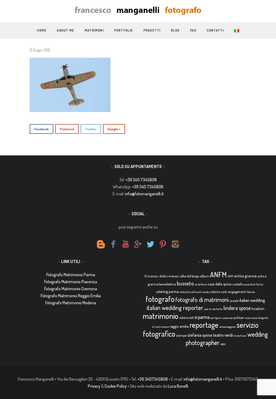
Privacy (94, 386)
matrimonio (160, 316)
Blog (175, 30)
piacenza (228, 318)
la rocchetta (216, 309)
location (257, 308)
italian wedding (252, 300)
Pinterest (67, 129)
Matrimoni (94, 30)
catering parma (167, 291)
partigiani (216, 318)
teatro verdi (223, 335)
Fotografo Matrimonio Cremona (70, 288)
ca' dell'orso (201, 284)
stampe (181, 335)
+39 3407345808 (152, 379)
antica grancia (245, 275)
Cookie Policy (116, 386)
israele (234, 300)
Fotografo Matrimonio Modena (70, 302)
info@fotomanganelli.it (144, 193)
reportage (203, 325)
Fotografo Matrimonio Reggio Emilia (71, 295)
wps (222, 344)
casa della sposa (220, 284)
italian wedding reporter (175, 307)
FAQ (193, 30)
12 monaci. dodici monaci (161, 276)
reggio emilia (179, 326)
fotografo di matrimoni (202, 299)
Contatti (215, 30)
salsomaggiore (227, 327)
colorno (215, 291)
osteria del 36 (188, 317)
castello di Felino (253, 284)
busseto (185, 283)
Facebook (41, 129)
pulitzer (239, 317)
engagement (237, 291)
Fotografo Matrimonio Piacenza (70, 281)
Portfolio (123, 30)
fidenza (251, 292)
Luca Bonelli (178, 386)
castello (237, 284)
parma (204, 317)
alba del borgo (189, 276)
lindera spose (237, 308)
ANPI (230, 276)
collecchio (185, 292)
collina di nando (200, 292)
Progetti (152, 30)
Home (42, 30)
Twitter (90, 129)
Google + (114, 129)
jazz (206, 309)
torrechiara (240, 335)
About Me (65, 30)
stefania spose (199, 335)
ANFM (218, 274)
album (204, 276)
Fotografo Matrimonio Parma (70, 274)
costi (224, 291)
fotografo (160, 299)
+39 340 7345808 (141, 179)
